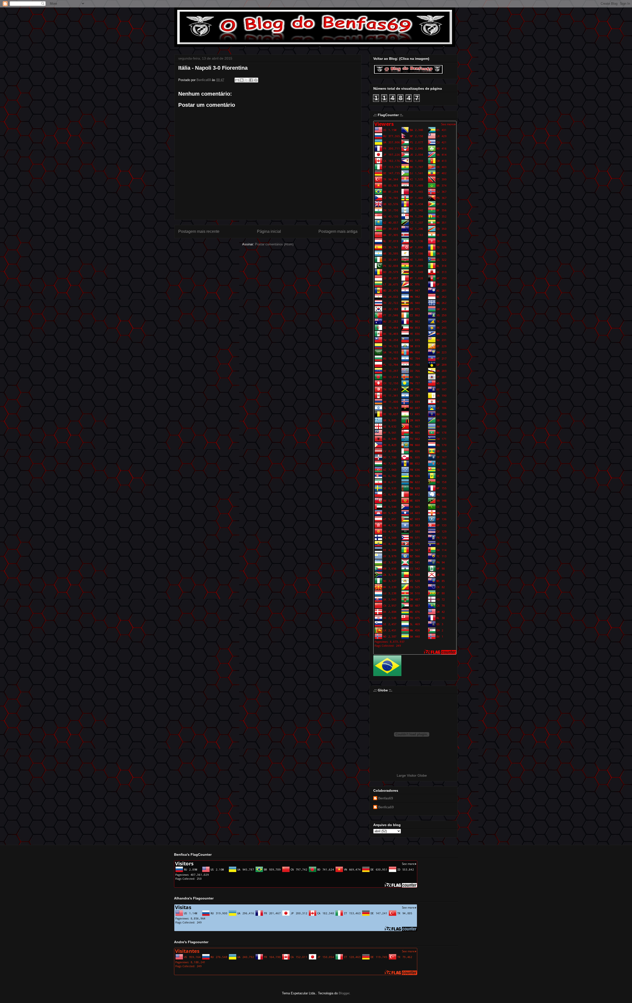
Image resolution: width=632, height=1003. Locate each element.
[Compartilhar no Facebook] (251, 80)
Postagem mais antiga (337, 231)
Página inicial (269, 231)
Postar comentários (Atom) (274, 244)
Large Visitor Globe (412, 775)
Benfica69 (386, 807)
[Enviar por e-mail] (237, 80)
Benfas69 (385, 798)
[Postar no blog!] (241, 80)
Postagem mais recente (198, 231)
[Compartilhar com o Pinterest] (255, 80)
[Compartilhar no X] (246, 80)
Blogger (344, 993)
